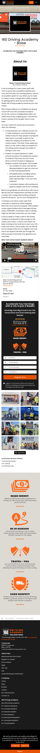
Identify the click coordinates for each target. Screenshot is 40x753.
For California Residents (9, 706)
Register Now (20, 377)
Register (20, 751)
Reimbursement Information (11, 656)
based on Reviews (20, 325)
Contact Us (5, 696)
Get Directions (8, 286)
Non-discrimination (7, 693)
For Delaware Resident (8, 712)
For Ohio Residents (7, 715)
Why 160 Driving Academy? (10, 703)
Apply (3, 665)
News (3, 684)
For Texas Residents (8, 723)
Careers (4, 690)
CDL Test (4, 668)
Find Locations (6, 662)
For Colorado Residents (9, 709)
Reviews (4, 687)
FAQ (2, 671)
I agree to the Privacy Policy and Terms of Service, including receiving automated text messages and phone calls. (20, 385)
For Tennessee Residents (9, 720)
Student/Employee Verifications (12, 674)
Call (31, 2)
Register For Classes (8, 659)
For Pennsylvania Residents (10, 717)
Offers (3, 681)
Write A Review (20, 46)
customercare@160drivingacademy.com (13, 649)
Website (5, 296)
